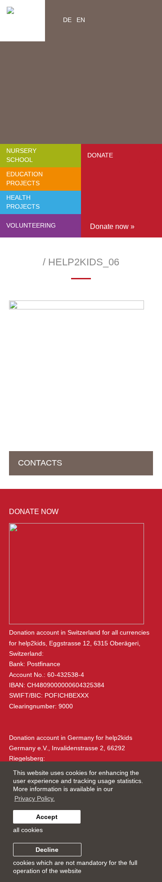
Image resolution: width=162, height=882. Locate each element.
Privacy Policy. (34, 798)
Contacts (40, 462)
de (67, 19)
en (80, 19)
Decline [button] (47, 849)
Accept (47, 816)
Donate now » (112, 226)
